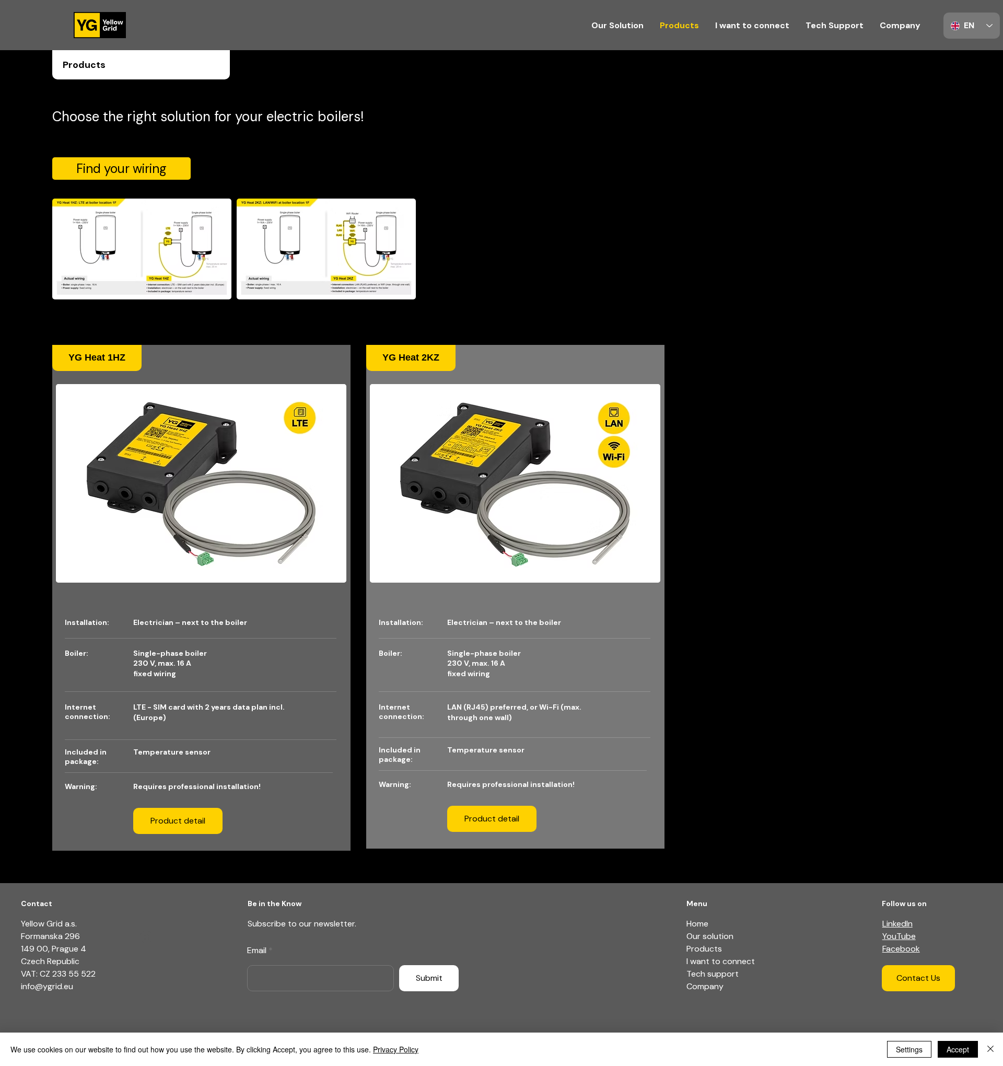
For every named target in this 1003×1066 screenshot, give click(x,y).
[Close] (990, 1049)
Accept (958, 1049)
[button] (146, 937)
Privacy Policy (395, 1049)
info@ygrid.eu (47, 986)
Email (256, 950)
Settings (909, 1049)
